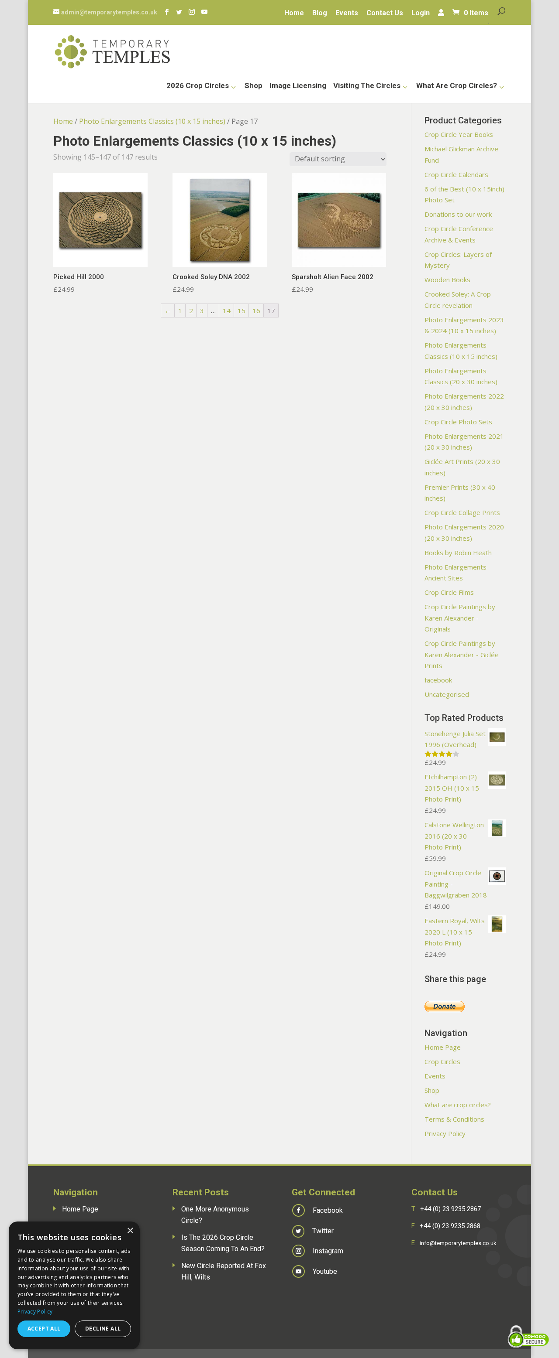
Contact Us (384, 13)
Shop (253, 86)
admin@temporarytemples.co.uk (109, 12)
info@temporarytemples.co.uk (458, 1243)
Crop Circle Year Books (458, 134)
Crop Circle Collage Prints (462, 512)
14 (227, 310)
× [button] (130, 1231)
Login (420, 13)
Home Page (442, 1047)
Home (294, 13)
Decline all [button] (103, 1328)
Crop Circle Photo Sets (458, 421)
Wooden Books (447, 279)
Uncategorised (446, 694)
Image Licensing (297, 86)
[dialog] (74, 1285)
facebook (438, 680)
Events (346, 13)
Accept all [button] (44, 1328)
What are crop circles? (456, 86)
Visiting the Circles (366, 86)
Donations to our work (458, 214)
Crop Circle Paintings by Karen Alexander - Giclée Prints (461, 654)
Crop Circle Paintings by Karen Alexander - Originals (459, 617)
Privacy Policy (445, 1133)
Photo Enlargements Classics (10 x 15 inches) (152, 121)
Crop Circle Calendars (456, 174)
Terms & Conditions (454, 1119)
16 (256, 310)
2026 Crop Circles (197, 86)
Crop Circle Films (449, 592)
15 (241, 310)
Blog (319, 13)
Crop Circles (442, 1061)
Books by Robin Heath (458, 552)
